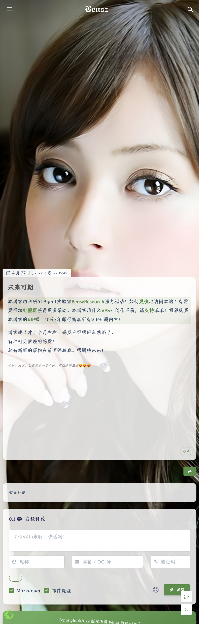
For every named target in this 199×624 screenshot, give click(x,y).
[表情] (155, 590)
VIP (31, 319)
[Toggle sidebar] (9, 9)
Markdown (28, 590)
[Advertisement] (99, 405)
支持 (149, 310)
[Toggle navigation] (189, 9)
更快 (144, 301)
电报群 (30, 310)
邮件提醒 (61, 590)
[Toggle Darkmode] (186, 609)
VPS (105, 310)
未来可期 (21, 287)
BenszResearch (88, 301)
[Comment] (186, 596)
